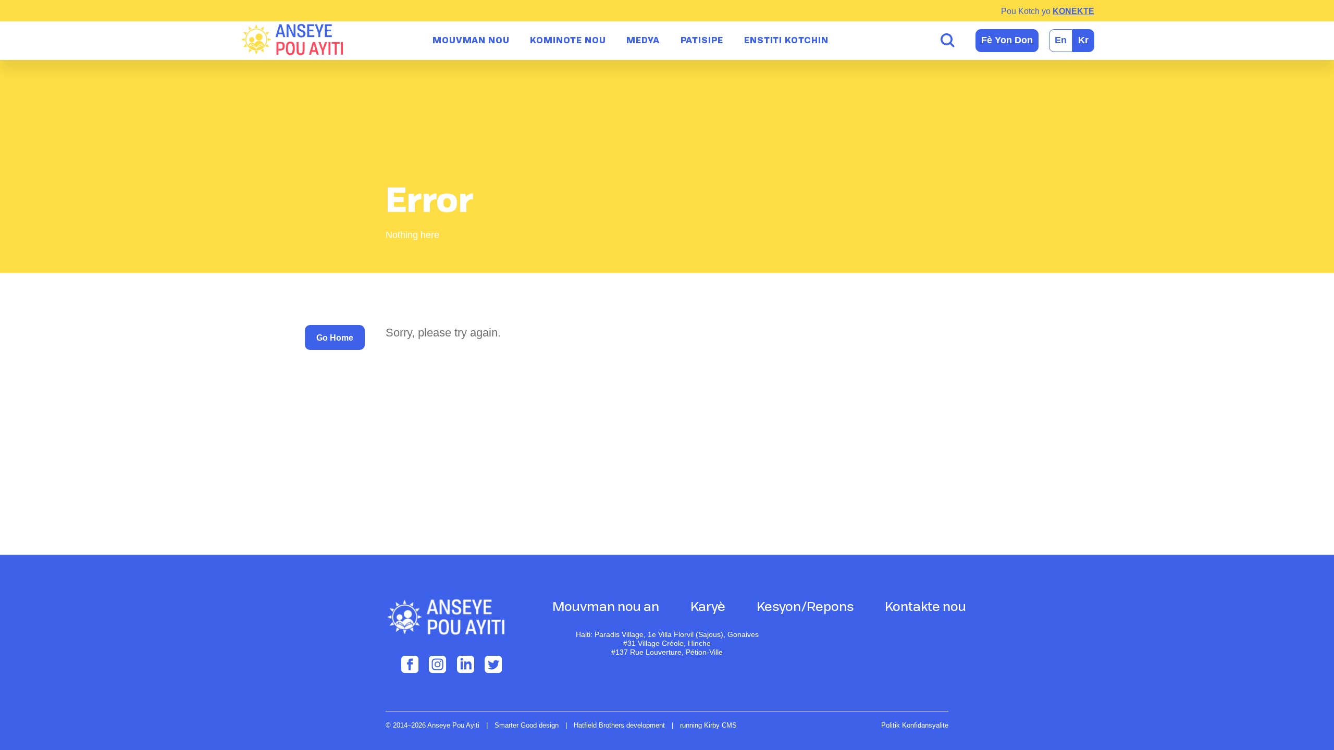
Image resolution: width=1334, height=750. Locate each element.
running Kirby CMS (708, 725)
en (1061, 40)
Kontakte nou (925, 608)
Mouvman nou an (605, 608)
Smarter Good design (527, 725)
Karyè (707, 608)
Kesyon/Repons (805, 608)
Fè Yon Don (1007, 40)
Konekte (1073, 11)
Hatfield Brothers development (619, 725)
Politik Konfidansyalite (914, 725)
